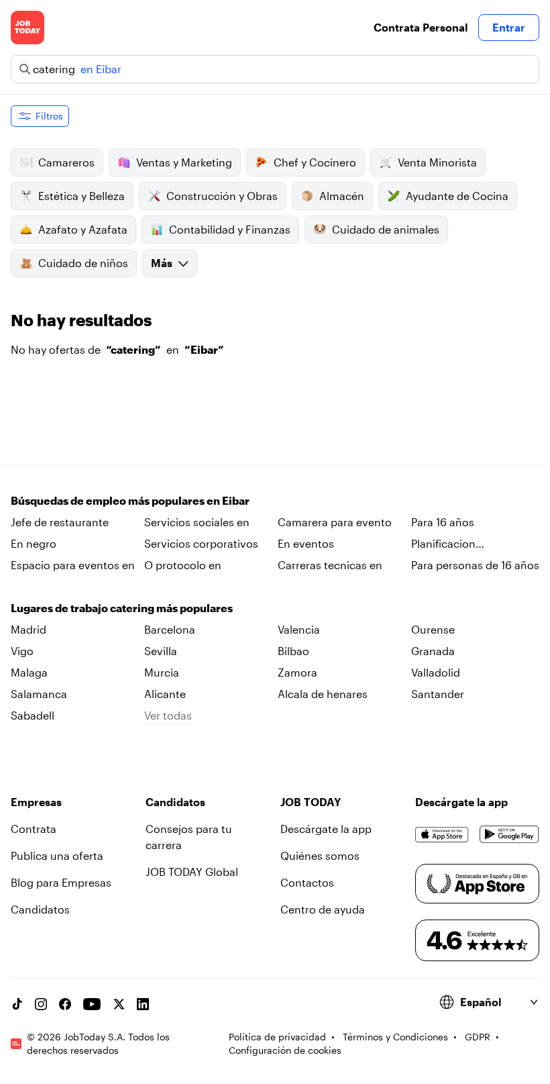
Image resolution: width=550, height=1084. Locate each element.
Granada (433, 650)
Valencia (299, 629)
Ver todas (168, 715)
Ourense (433, 629)
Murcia (161, 672)
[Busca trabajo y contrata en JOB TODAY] (27, 27)
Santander (437, 693)
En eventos (306, 543)
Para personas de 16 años (475, 564)
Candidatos (40, 909)
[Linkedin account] (143, 1004)
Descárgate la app (326, 828)
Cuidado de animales (385, 229)
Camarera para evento (335, 521)
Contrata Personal (421, 27)
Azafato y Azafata (82, 229)
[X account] (119, 1004)
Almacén (341, 195)
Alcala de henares (323, 693)
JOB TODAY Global (192, 871)
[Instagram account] (41, 1004)
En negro (33, 543)
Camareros (66, 162)
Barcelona (169, 629)
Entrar (508, 27)
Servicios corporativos (201, 543)
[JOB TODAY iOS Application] (442, 834)
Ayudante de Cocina (457, 195)
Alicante (165, 693)
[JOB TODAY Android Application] (509, 834)
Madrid (28, 629)
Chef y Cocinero (315, 162)
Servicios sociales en (197, 521)
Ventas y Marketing (184, 162)
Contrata (33, 828)
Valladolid (435, 672)
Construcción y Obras (222, 195)
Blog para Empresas (61, 882)
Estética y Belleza (81, 195)
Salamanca (39, 693)
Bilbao (293, 650)
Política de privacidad (277, 1036)
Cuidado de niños (83, 262)
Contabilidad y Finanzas (229, 229)
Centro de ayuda (322, 909)
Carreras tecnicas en (330, 564)
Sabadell (32, 715)
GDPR (477, 1036)
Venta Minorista (437, 162)
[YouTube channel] (92, 1004)
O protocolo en (182, 564)
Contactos (307, 882)
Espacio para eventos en (73, 564)
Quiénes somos (320, 855)
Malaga (29, 672)
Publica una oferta (57, 855)
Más (161, 262)
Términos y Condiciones (395, 1036)
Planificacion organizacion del (453, 544)
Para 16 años (442, 521)
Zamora (297, 672)
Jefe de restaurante (60, 521)
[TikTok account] (17, 1004)
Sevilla (160, 650)
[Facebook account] (65, 1004)
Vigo (22, 650)
